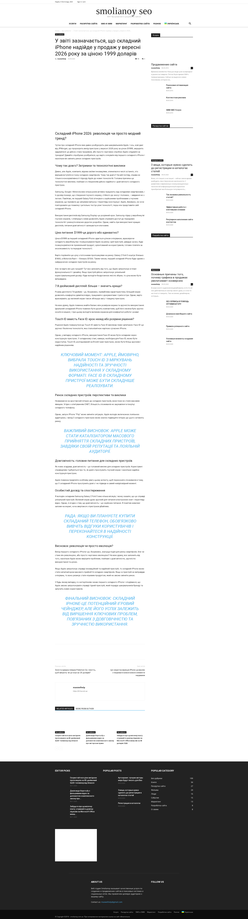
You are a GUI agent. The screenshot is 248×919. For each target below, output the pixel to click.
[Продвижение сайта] (172, 51)
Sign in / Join (81, 2)
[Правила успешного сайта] (157, 329)
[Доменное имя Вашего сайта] (157, 317)
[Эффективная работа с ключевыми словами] (157, 210)
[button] (190, 24)
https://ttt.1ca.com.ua (80, 691)
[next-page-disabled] (60, 748)
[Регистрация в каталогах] (109, 806)
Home (57, 31)
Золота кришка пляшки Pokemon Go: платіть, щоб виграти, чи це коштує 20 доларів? (75, 671)
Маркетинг (121, 23)
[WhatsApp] (75, 654)
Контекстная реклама (176, 98)
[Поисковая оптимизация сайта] (157, 88)
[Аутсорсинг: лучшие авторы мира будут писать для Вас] (109, 780)
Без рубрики (66, 31)
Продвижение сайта (164, 64)
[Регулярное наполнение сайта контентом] (157, 222)
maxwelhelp (61, 59)
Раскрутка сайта (88, 23)
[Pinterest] (69, 654)
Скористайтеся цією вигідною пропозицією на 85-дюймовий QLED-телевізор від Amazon (67, 738)
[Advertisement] (100, 120)
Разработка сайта (140, 23)
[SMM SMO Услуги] (157, 113)
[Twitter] (63, 654)
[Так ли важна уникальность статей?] (157, 197)
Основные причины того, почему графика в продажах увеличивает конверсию (169, 277)
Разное (157, 23)
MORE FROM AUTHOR (85, 709)
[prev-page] (56, 748)
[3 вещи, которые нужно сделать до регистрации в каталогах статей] (172, 146)
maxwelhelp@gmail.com (111, 902)
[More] (81, 654)
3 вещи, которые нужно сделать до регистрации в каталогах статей (171, 168)
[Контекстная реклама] (157, 100)
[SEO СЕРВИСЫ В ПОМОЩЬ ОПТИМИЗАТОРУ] (157, 304)
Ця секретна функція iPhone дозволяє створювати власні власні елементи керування (127, 673)
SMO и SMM (106, 23)
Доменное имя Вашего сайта (179, 314)
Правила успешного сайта (177, 326)
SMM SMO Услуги (173, 110)
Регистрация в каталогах (129, 803)
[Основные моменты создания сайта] (157, 341)
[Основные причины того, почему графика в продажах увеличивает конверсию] (172, 256)
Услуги (72, 23)
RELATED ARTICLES (65, 709)
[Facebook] (57, 654)
